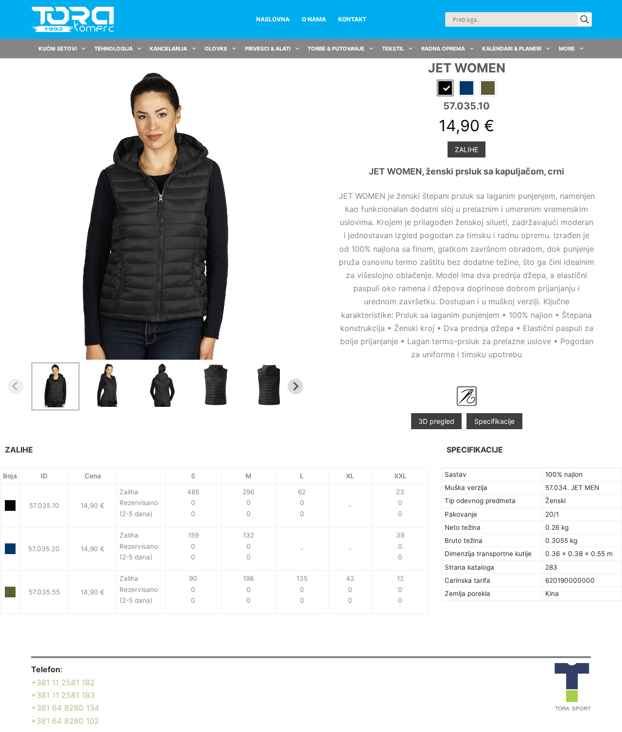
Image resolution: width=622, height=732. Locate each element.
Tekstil (393, 48)
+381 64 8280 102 (65, 721)
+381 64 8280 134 (65, 708)
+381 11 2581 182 (63, 682)
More (567, 48)
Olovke (216, 48)
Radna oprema (443, 48)
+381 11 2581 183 (63, 695)
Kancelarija (168, 48)
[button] (55, 386)
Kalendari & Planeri (511, 48)
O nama (314, 19)
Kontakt (352, 19)
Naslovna (273, 19)
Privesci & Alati (268, 48)
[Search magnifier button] (584, 19)
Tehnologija (113, 48)
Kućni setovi (57, 48)
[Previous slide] (15, 386)
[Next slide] (295, 386)
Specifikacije (494, 421)
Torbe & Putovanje (336, 48)
